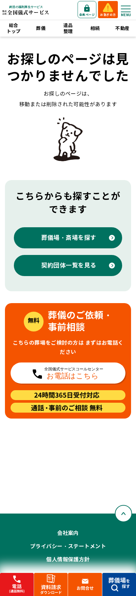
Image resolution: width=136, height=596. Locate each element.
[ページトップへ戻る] (123, 513)
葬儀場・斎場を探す (68, 237)
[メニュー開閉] (126, 9)
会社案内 (68, 533)
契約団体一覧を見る (68, 265)
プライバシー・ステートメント (68, 546)
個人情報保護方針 (68, 559)
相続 (95, 28)
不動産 (122, 28)
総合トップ (14, 28)
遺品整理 (68, 28)
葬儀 (41, 28)
